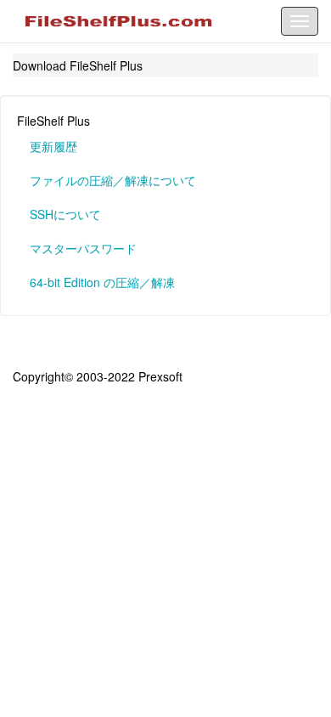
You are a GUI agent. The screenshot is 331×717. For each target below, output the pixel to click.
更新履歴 (53, 146)
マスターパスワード (83, 248)
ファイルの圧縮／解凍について (113, 180)
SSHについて (65, 214)
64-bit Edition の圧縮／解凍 (102, 282)
